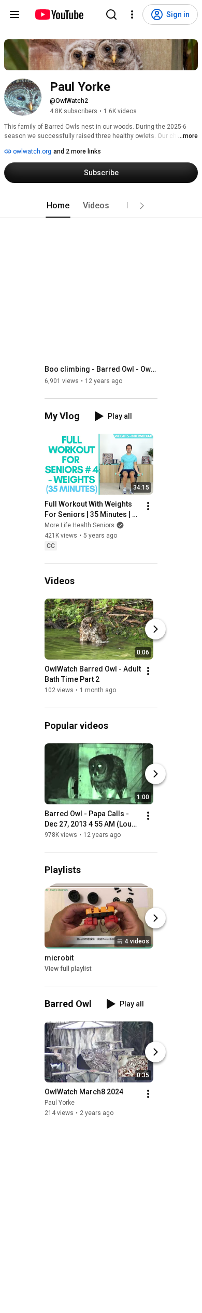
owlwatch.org (31, 151)
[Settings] (132, 14)
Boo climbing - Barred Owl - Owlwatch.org (101, 369)
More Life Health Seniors (79, 525)
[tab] (58, 205)
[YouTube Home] (59, 14)
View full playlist (68, 968)
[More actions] (148, 506)
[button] (141, 205)
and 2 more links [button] (77, 151)
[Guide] (14, 14)
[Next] (155, 629)
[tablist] (101, 205)
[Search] (111, 14)
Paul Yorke (60, 1102)
